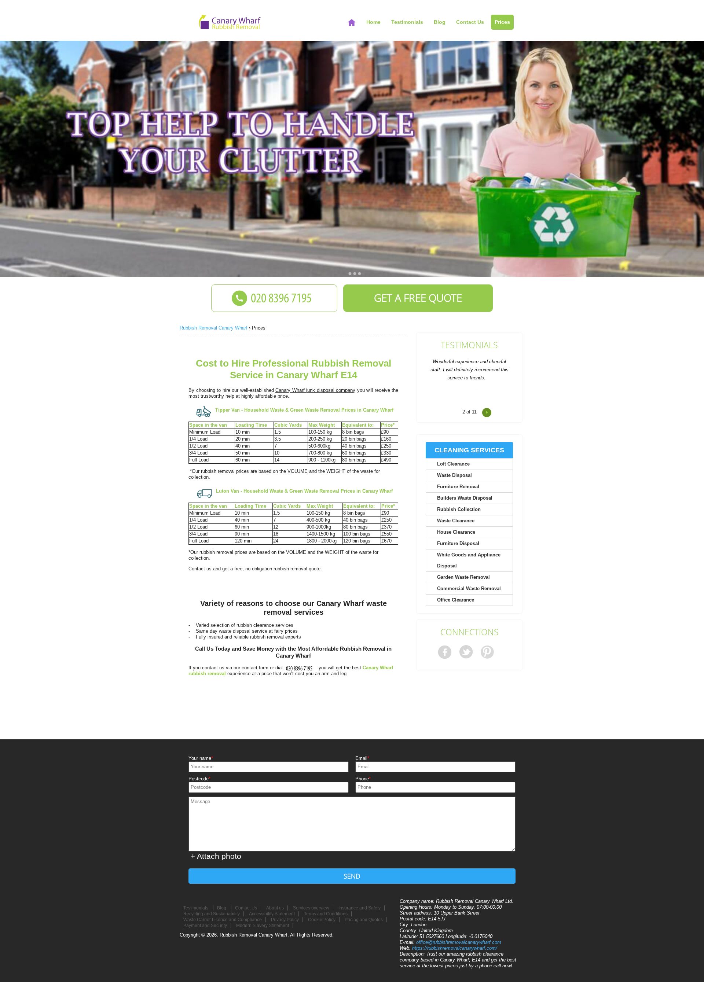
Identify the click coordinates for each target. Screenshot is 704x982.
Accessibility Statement (272, 913)
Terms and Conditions (326, 913)
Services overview (311, 908)
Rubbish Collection (459, 509)
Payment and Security (205, 925)
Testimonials (469, 345)
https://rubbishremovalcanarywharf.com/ (454, 948)
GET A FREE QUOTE (418, 298)
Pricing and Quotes (364, 919)
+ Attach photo (216, 856)
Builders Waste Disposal (464, 498)
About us (275, 908)
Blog (439, 22)
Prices (502, 22)
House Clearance (456, 532)
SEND (352, 876)
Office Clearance (455, 600)
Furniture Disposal (458, 543)
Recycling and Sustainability (211, 913)
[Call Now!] (300, 667)
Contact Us (470, 22)
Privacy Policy (285, 919)
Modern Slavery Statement (262, 925)
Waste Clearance (455, 520)
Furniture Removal (458, 486)
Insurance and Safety (359, 908)
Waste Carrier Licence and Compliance (222, 919)
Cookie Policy (322, 919)
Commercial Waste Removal (469, 588)
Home (373, 22)
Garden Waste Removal (463, 577)
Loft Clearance (453, 464)
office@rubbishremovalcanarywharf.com (458, 942)
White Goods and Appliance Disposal (468, 560)
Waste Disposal (454, 475)
